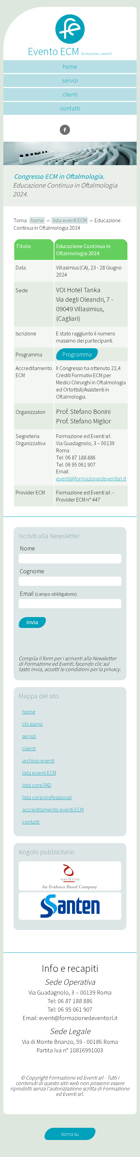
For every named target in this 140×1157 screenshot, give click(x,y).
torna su (70, 1133)
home (70, 66)
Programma (77, 354)
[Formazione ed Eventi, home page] (69, 26)
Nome (27, 548)
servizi (70, 80)
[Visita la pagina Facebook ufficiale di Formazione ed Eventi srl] (65, 130)
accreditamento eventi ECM (53, 809)
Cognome (32, 571)
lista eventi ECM (70, 220)
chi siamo (32, 723)
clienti (70, 94)
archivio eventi (38, 760)
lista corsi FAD (36, 785)
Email (48, 594)
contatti (70, 108)
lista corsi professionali (47, 797)
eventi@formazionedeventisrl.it (91, 478)
